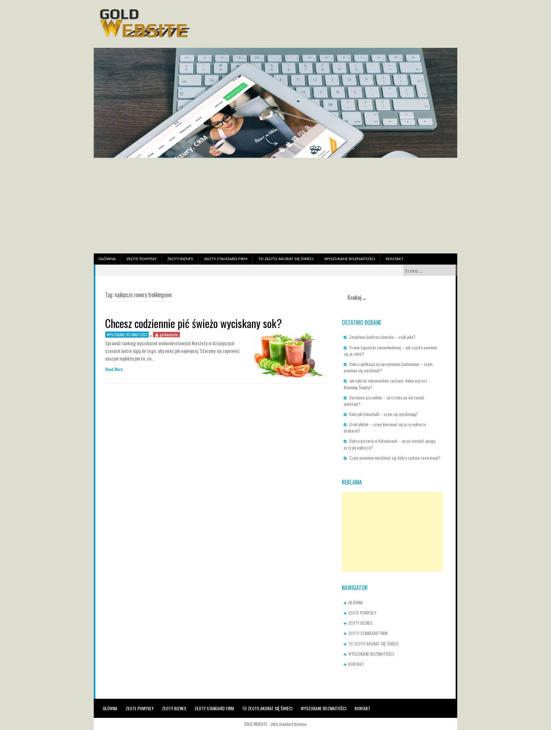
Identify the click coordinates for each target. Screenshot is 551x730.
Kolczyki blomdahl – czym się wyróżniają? (383, 414)
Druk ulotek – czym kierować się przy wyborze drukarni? (385, 427)
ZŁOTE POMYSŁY (142, 259)
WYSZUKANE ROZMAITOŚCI (349, 259)
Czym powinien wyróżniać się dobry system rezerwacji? (394, 457)
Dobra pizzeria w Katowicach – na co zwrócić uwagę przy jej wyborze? (390, 443)
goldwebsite (169, 334)
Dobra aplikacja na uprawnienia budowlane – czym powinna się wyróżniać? (388, 367)
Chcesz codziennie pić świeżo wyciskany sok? (193, 323)
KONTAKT (394, 259)
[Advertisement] (275, 205)
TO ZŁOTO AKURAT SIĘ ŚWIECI (285, 259)
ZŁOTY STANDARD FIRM (225, 259)
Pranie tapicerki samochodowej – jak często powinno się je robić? (390, 350)
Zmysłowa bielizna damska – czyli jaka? (382, 336)
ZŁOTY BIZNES (180, 259)
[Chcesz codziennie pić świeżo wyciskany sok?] (287, 354)
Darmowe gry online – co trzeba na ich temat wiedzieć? (384, 400)
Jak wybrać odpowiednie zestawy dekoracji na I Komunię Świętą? (385, 383)
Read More (114, 369)
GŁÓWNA (107, 259)
